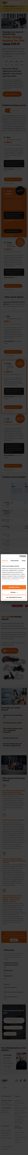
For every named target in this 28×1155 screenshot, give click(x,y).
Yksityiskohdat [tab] (14, 560)
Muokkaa (13, 592)
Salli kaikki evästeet (14, 587)
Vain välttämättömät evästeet (14, 597)
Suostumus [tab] (5, 560)
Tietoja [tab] (23, 560)
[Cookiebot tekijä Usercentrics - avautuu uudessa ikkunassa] (19, 556)
